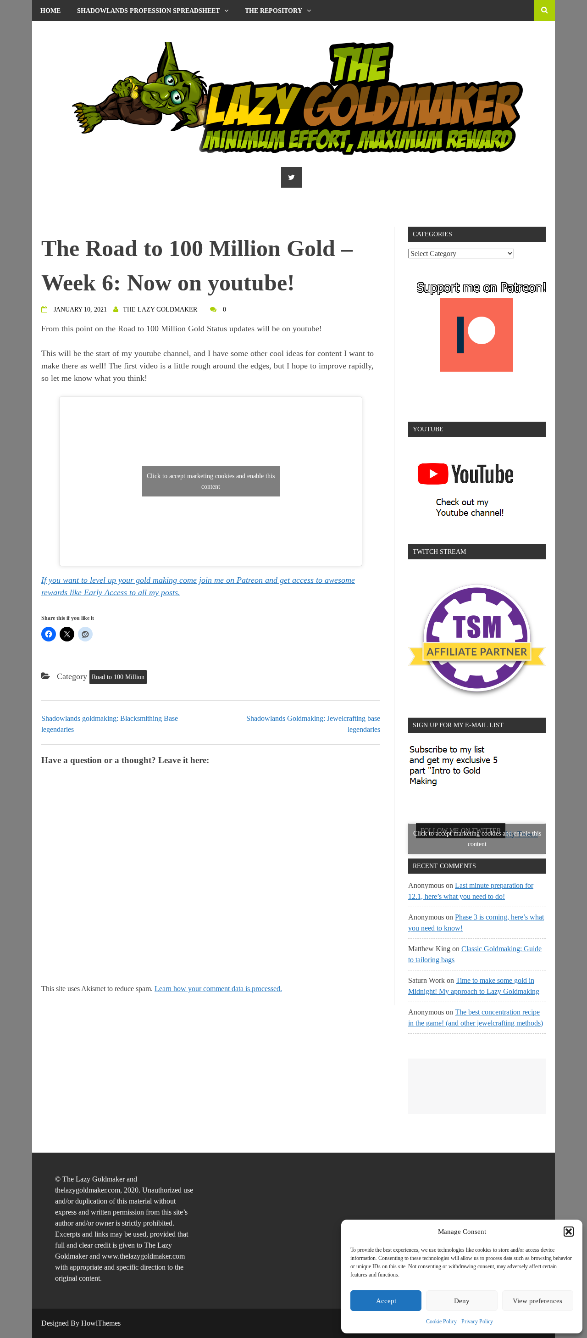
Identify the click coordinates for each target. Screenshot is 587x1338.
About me (57, 31)
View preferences (537, 1301)
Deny (462, 1301)
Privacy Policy (477, 1321)
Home (50, 10)
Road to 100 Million (118, 677)
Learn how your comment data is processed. (218, 988)
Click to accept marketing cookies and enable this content (211, 481)
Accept (386, 1301)
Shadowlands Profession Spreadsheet (148, 10)
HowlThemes (101, 1323)
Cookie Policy (441, 1321)
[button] (568, 1231)
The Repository (273, 10)
